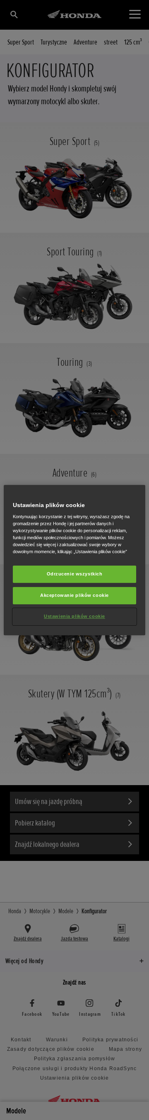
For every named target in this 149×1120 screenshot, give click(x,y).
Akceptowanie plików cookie (74, 595)
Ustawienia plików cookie (74, 616)
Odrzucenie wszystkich (75, 574)
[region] (74, 560)
